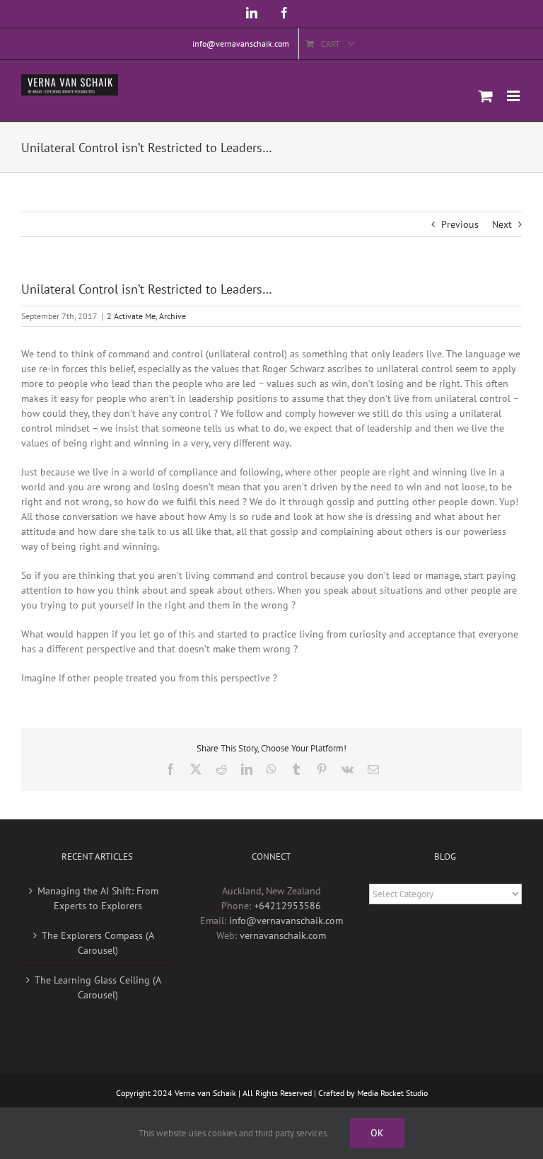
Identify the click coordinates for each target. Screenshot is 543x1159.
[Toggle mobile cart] (486, 95)
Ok (377, 1132)
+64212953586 (287, 905)
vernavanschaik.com (283, 935)
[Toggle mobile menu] (514, 95)
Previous (460, 224)
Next (502, 224)
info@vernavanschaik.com (286, 920)
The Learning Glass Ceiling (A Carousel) (98, 987)
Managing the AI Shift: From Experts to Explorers (97, 898)
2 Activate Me (131, 316)
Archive (172, 316)
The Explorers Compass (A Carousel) (98, 943)
